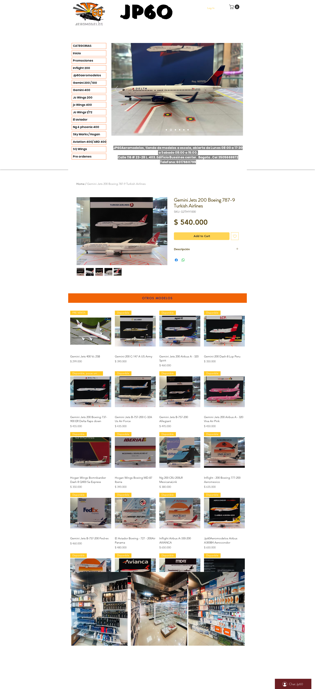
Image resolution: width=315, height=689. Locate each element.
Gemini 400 (81, 90)
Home (80, 184)
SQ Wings (80, 149)
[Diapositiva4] (171, 130)
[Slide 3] (166, 130)
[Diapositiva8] (188, 130)
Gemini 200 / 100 (85, 83)
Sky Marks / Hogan (86, 134)
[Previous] (116, 89)
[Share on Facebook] (176, 260)
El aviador (80, 119)
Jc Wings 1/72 (82, 112)
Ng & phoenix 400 (86, 127)
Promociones (83, 60)
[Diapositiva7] (183, 130)
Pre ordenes (82, 156)
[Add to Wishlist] (235, 236)
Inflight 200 (81, 68)
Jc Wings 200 (82, 97)
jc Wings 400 (82, 105)
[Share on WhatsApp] (183, 260)
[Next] (238, 89)
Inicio (77, 53)
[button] (234, 7)
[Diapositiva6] (175, 130)
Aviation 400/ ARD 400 (89, 142)
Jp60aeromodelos (87, 75)
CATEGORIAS (82, 46)
